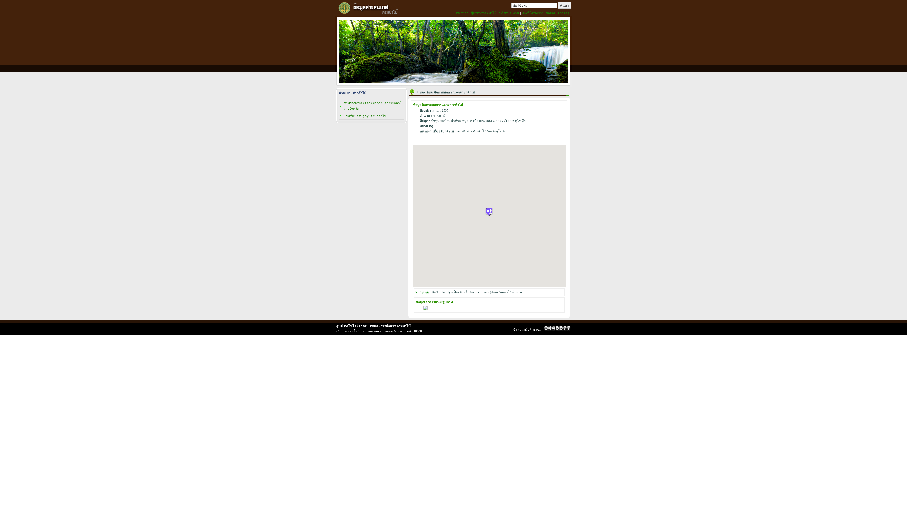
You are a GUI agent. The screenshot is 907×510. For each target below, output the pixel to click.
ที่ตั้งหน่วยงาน (509, 13)
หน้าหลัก (462, 13)
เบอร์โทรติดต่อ (532, 13)
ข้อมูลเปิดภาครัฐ (557, 13)
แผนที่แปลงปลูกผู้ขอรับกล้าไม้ (365, 116)
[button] (489, 212)
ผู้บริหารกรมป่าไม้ (483, 13)
